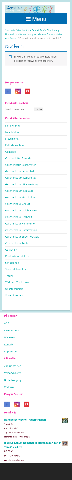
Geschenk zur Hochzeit (18, 217)
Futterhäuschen (14, 145)
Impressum (10, 351)
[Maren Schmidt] (30, 9)
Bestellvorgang (12, 380)
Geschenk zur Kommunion (20, 223)
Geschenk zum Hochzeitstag (21, 184)
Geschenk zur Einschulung (20, 197)
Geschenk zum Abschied (19, 171)
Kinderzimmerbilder (17, 256)
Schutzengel (12, 262)
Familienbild (12, 125)
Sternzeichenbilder (16, 269)
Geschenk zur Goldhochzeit (21, 210)
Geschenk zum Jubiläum (19, 190)
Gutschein (11, 249)
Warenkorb (10, 337)
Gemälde (10, 151)
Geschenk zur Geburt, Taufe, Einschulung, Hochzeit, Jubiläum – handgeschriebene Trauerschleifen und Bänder (34, 34)
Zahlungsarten (12, 366)
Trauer (9, 275)
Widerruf (9, 387)
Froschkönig (12, 138)
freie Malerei (12, 132)
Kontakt (8, 344)
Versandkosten (12, 373)
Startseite (10, 30)
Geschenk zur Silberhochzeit (22, 236)
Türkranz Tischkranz (17, 282)
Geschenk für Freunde (18, 158)
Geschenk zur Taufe (16, 243)
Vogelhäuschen (14, 295)
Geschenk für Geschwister (20, 164)
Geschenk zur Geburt (17, 203)
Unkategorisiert (14, 289)
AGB (6, 323)
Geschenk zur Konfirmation (21, 230)
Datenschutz (11, 330)
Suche (38, 109)
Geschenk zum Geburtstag (20, 177)
